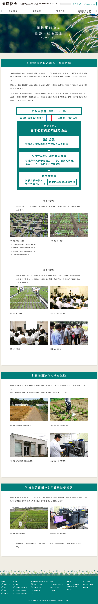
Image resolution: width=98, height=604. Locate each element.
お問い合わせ (54, 3)
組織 (5, 590)
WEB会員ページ (85, 4)
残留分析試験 (37, 587)
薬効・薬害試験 (38, 584)
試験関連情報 (84, 11)
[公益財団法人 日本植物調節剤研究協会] (25, 4)
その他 (35, 593)
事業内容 (60, 11)
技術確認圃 (37, 590)
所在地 (6, 593)
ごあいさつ (7, 584)
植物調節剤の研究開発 (21, 590)
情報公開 (37, 11)
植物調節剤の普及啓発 (21, 593)
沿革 (5, 587)
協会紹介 (13, 11)
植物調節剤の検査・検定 (22, 587)
